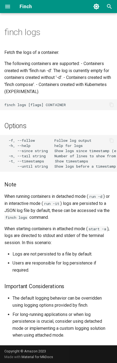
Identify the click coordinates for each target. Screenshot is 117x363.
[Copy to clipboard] (111, 104)
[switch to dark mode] (96, 6)
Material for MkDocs (37, 357)
